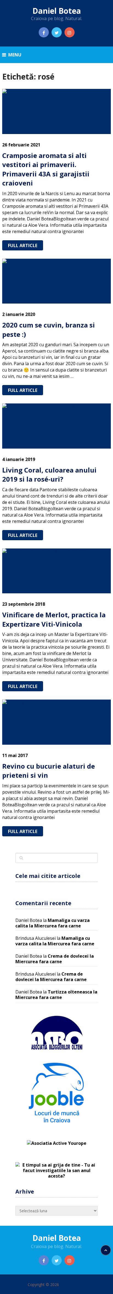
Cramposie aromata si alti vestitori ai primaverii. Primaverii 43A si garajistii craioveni (45, 169)
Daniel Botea (56, 11)
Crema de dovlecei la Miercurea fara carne (54, 959)
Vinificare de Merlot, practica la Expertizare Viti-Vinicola (54, 619)
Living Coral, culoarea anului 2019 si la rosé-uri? (49, 474)
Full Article (22, 245)
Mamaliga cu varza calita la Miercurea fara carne (52, 923)
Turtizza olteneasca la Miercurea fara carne (56, 994)
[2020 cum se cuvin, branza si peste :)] (56, 281)
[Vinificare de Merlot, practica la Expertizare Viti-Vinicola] (56, 570)
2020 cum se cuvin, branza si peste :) (48, 329)
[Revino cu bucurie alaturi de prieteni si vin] (56, 722)
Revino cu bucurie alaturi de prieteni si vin (48, 770)
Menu (14, 55)
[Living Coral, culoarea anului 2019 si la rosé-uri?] (56, 425)
